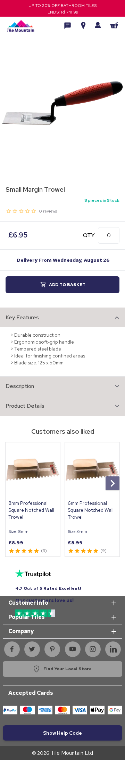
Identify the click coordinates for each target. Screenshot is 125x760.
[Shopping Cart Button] (114, 25)
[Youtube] (72, 649)
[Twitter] (31, 649)
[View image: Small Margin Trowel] (62, 103)
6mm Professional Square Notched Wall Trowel (91, 510)
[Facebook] (11, 649)
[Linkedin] (113, 649)
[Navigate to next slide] (112, 483)
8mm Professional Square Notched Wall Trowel (31, 510)
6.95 (17, 235)
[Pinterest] (52, 649)
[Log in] (97, 25)
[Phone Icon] (67, 25)
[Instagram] (92, 649)
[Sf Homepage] (20, 25)
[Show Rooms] (83, 25)
